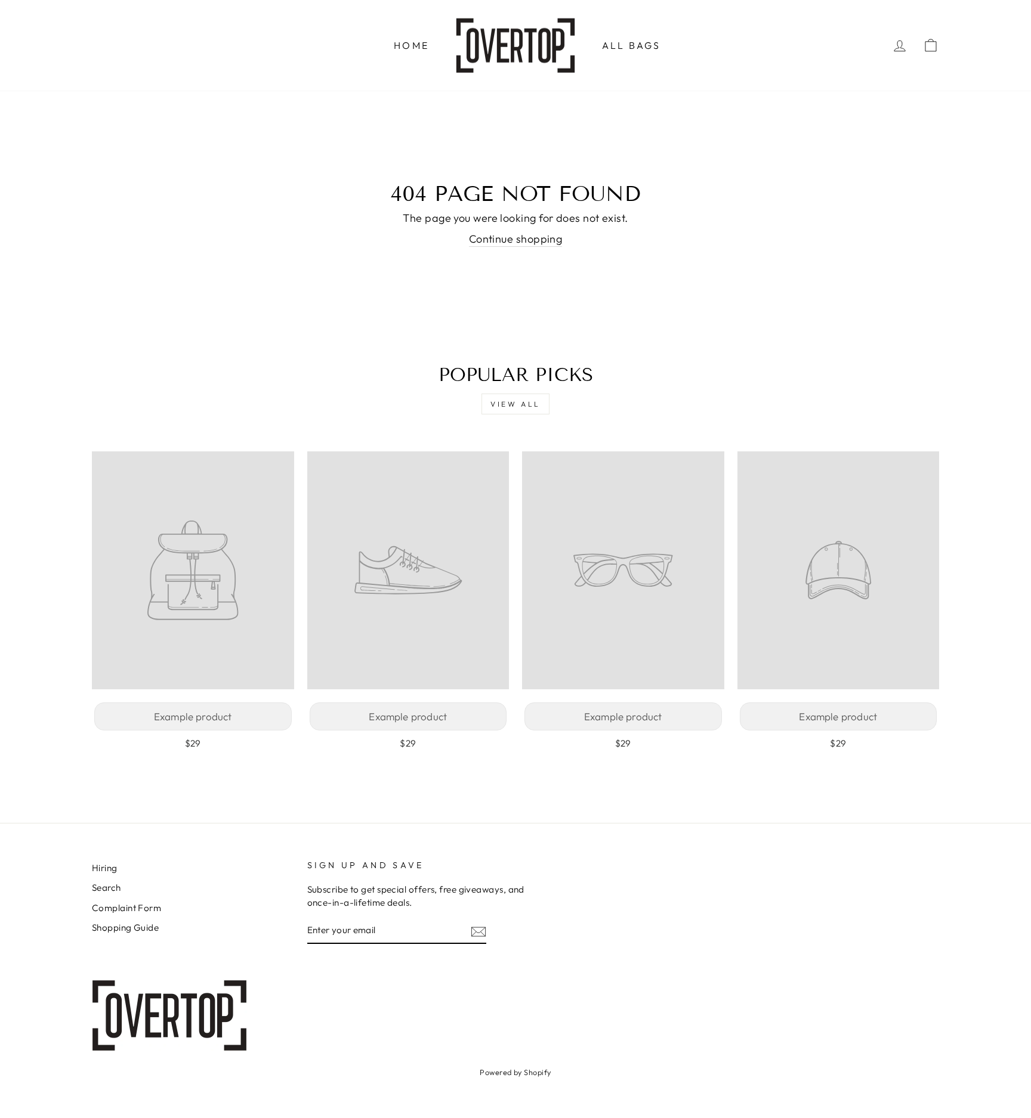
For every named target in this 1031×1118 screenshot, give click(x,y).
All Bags (631, 45)
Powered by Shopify (515, 1072)
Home (411, 45)
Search (106, 887)
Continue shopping (516, 239)
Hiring (105, 868)
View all (515, 403)
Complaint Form (126, 907)
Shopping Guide (125, 927)
